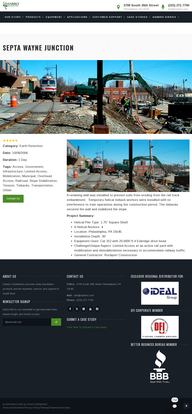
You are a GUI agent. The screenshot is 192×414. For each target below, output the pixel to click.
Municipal (29, 176)
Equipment (54, 17)
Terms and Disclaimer (13, 408)
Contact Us (13, 198)
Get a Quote (27, 28)
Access (18, 167)
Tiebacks (22, 185)
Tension (8, 185)
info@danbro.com (178, 9)
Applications (77, 17)
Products (33, 17)
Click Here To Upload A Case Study (87, 327)
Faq (10, 28)
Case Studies (137, 17)
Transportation (42, 185)
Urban (7, 190)
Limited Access (36, 171)
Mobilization (11, 176)
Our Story (13, 17)
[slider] (10, 140)
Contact (48, 28)
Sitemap (45, 408)
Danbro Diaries (164, 17)
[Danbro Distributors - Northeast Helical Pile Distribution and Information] (11, 5)
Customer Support (107, 17)
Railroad (21, 181)
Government (34, 167)
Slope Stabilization (43, 181)
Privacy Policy (33, 408)
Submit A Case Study (60, 408)
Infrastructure (13, 171)
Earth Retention (31, 146)
